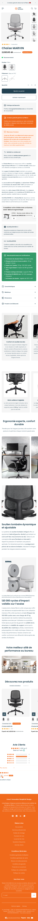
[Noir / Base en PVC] (3, 719)
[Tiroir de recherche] (32, 8)
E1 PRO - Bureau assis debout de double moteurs (22, 213)
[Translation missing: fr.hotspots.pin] (9, 668)
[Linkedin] (20, 816)
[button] (10, 756)
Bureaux (26, 686)
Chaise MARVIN (7, 726)
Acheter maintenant (19, 97)
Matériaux (8, 292)
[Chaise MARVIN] (16, 703)
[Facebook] (17, 816)
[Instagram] (13, 816)
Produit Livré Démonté (11, 303)
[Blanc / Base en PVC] (8, 719)
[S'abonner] (33, 895)
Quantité (4, 85)
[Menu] (3, 8)
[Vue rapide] (14, 218)
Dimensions (8, 298)
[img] (4, 773)
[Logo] (19, 8)
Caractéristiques (10, 286)
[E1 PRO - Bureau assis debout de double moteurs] (6, 215)
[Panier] (35, 8)
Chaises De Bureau (15, 686)
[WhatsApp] (24, 816)
